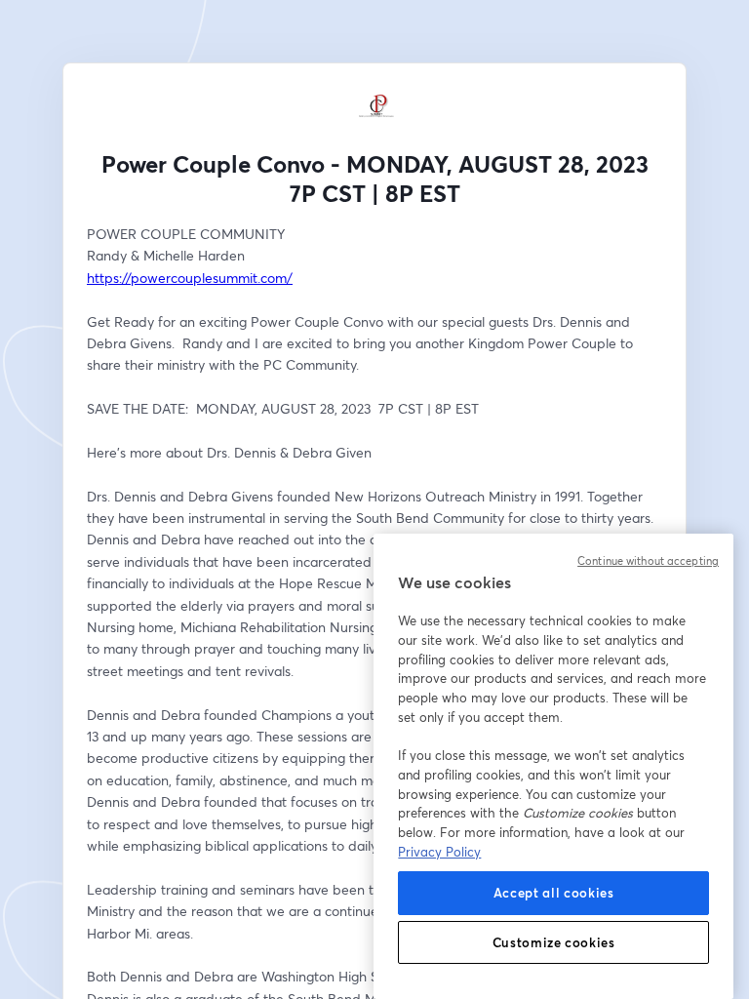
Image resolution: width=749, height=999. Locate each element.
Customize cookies (554, 942)
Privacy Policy (439, 851)
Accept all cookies (553, 892)
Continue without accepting (648, 561)
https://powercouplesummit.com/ (190, 277)
